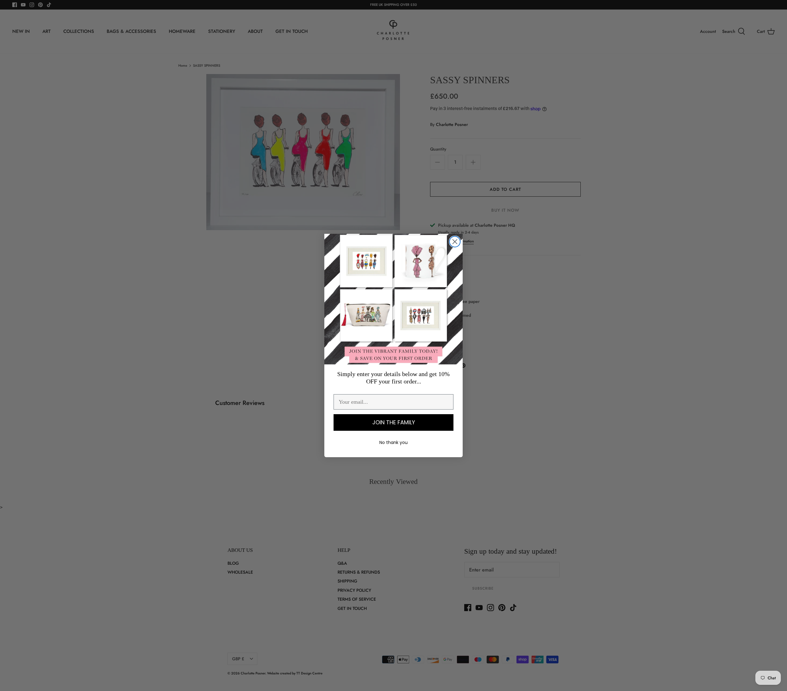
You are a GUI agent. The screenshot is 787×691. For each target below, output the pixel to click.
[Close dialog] (454, 241)
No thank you (393, 442)
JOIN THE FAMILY (393, 422)
